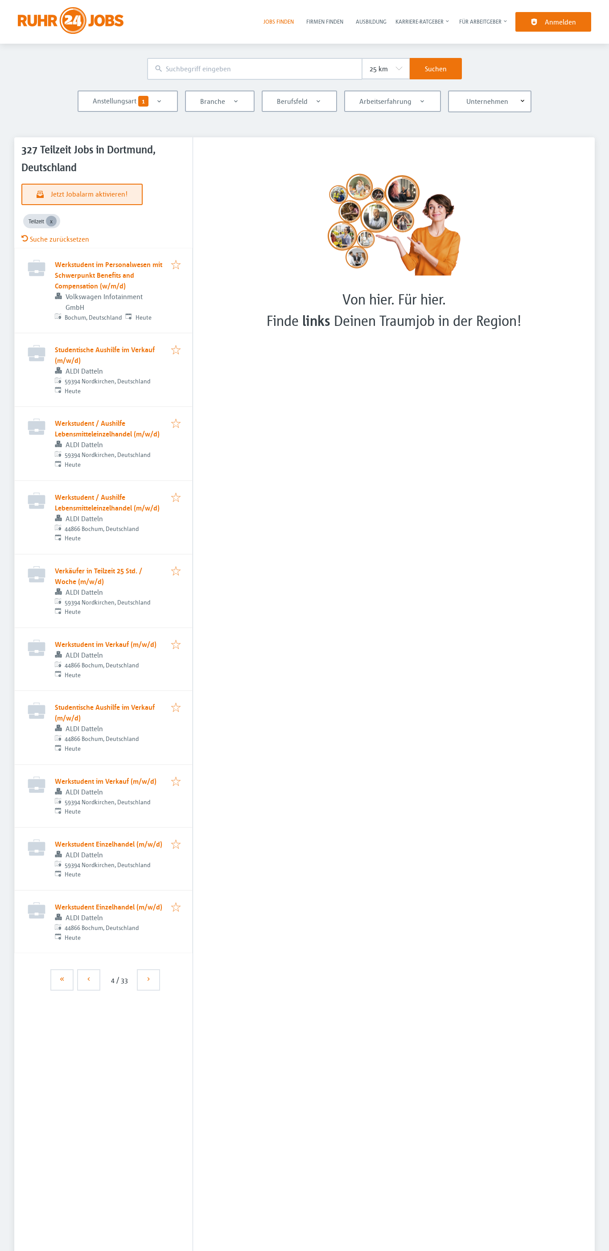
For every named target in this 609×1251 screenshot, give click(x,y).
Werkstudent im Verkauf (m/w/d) (105, 644)
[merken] (175, 265)
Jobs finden (278, 21)
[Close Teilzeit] (51, 221)
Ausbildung (371, 21)
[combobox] (254, 69)
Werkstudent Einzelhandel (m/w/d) (108, 843)
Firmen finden (324, 21)
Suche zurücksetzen (59, 239)
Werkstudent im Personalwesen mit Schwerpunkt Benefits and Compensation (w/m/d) (108, 275)
